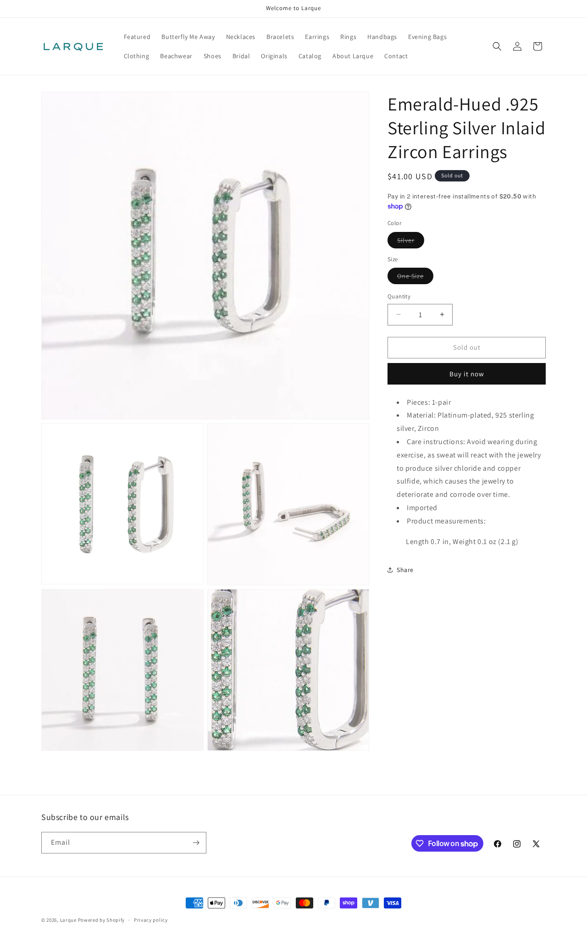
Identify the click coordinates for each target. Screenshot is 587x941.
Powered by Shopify (101, 920)
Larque (68, 920)
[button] (497, 46)
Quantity (399, 296)
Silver (410, 242)
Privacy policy (151, 920)
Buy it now (466, 373)
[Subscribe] (196, 842)
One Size (415, 277)
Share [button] (405, 570)
